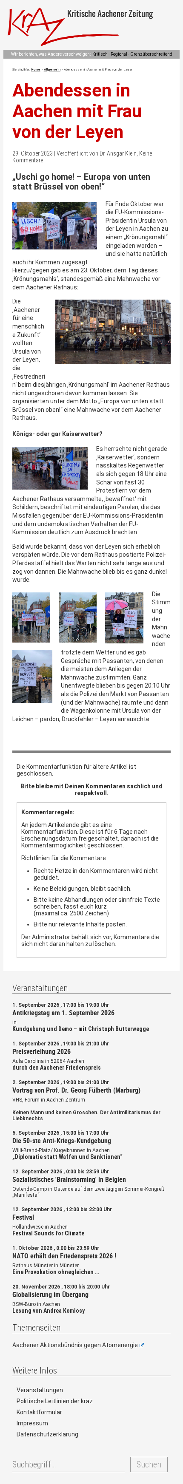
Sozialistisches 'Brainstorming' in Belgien (69, 1179)
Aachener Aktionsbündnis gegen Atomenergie (75, 1345)
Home (35, 69)
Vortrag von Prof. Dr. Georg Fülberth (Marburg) (76, 1090)
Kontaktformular (39, 1412)
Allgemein (52, 69)
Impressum (32, 1423)
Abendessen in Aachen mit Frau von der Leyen (77, 111)
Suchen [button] (149, 1464)
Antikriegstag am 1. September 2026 (63, 1012)
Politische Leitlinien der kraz (55, 1401)
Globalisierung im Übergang (50, 1294)
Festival (23, 1217)
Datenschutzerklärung (47, 1434)
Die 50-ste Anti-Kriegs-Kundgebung (61, 1140)
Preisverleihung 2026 (41, 1051)
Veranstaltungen (40, 1390)
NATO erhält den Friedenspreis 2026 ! (64, 1255)
